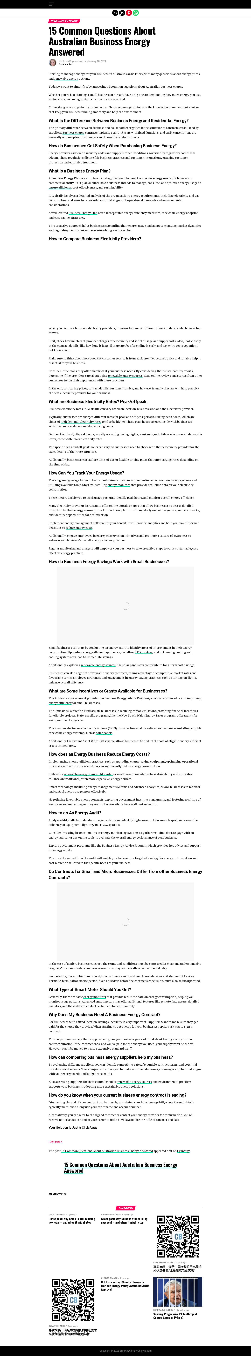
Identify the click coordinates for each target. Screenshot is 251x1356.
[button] (51, 4)
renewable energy (66, 78)
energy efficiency (60, 703)
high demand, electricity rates (81, 422)
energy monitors (119, 485)
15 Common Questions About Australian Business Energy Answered (107, 1151)
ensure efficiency (60, 187)
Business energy (73, 132)
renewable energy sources (125, 376)
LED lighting (144, 652)
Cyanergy (183, 1151)
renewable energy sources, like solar (88, 774)
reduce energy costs (79, 528)
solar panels (104, 733)
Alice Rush (68, 64)
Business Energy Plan (83, 213)
